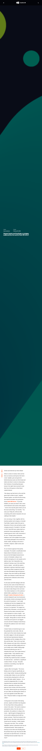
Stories (1, 475)
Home (1, 471)
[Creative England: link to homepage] (21, 5)
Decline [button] (23, 748)
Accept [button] (19, 748)
